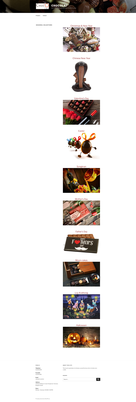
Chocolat (59, 5)
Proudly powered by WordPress (43, 398)
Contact (45, 15)
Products (38, 15)
